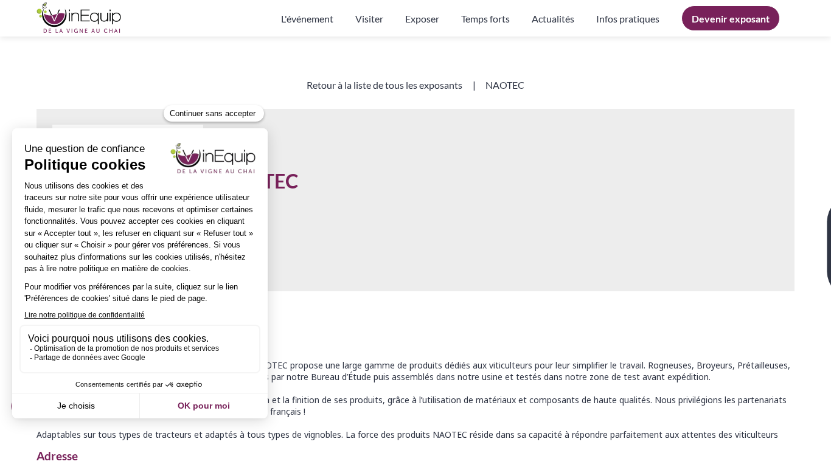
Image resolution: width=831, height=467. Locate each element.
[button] (730, 18)
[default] (627, 18)
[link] (307, 18)
